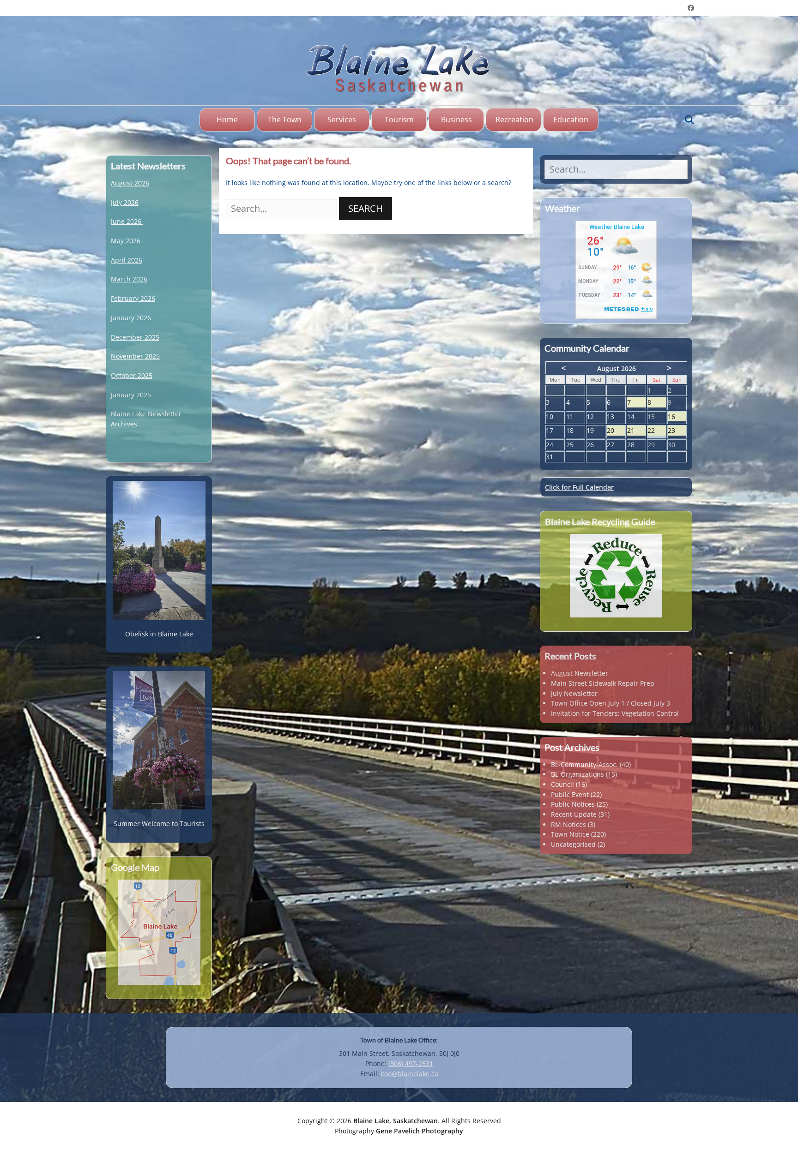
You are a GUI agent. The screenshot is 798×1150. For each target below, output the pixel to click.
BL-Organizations (577, 774)
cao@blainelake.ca (409, 1073)
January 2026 (131, 317)
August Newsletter (579, 673)
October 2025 (131, 375)
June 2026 (126, 221)
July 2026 (125, 202)
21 (636, 431)
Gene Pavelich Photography (419, 1130)
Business (456, 119)
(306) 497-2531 (410, 1063)
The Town (285, 119)
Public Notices (573, 804)
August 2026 (130, 183)
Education (570, 119)
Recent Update (574, 814)
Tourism (399, 119)
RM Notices (568, 824)
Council (562, 784)
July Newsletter (574, 693)
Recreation (514, 119)
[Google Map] (159, 932)
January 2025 (131, 394)
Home (227, 119)
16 (677, 417)
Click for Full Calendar (579, 487)
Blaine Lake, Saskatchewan (395, 1120)
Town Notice (570, 834)
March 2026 (129, 279)
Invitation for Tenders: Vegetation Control (615, 713)
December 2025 (135, 337)
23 (677, 431)
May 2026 (125, 240)
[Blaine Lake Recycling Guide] (616, 575)
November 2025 (135, 356)
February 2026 (133, 298)
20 (616, 431)
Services (341, 119)
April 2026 (126, 260)
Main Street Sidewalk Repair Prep (602, 683)
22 (656, 431)
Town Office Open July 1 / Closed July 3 (610, 703)
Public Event (570, 794)
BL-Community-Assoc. (584, 764)
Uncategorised (573, 844)
